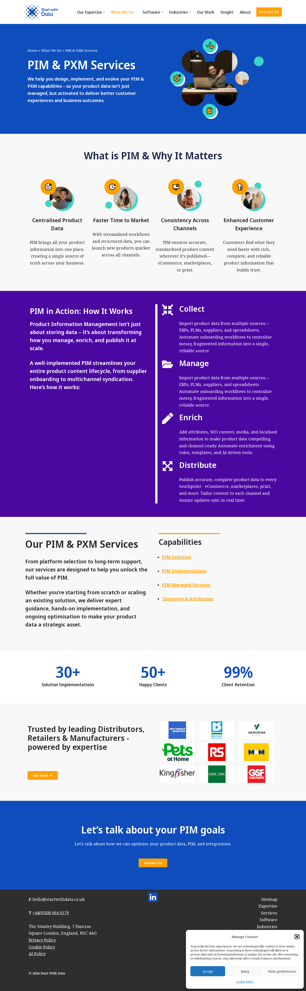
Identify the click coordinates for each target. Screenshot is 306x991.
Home (32, 50)
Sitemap (269, 899)
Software (268, 919)
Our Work (205, 12)
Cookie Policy (245, 982)
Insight (226, 12)
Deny (245, 971)
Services (269, 913)
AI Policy (37, 953)
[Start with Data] (41, 12)
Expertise (268, 906)
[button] (297, 936)
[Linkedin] (153, 897)
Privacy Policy (42, 940)
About (245, 12)
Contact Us (269, 11)
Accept (208, 971)
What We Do (51, 50)
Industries (267, 926)
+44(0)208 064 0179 (50, 912)
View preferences (282, 971)
